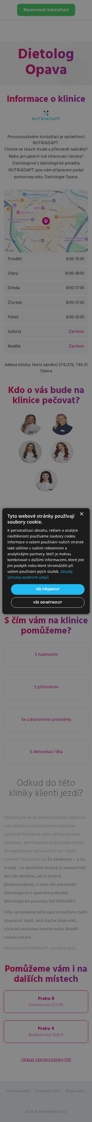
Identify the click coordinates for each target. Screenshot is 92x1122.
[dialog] (46, 561)
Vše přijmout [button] (48, 589)
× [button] (81, 514)
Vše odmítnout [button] (47, 602)
